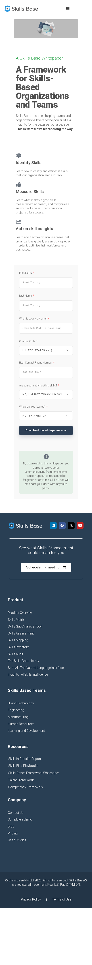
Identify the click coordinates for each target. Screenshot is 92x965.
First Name (26, 272)
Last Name (25, 295)
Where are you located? (32, 406)
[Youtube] (80, 525)
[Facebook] (62, 525)
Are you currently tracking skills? (38, 385)
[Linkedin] (53, 525)
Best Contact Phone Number (36, 362)
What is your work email (33, 318)
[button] (68, 8)
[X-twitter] (71, 525)
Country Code (27, 341)
